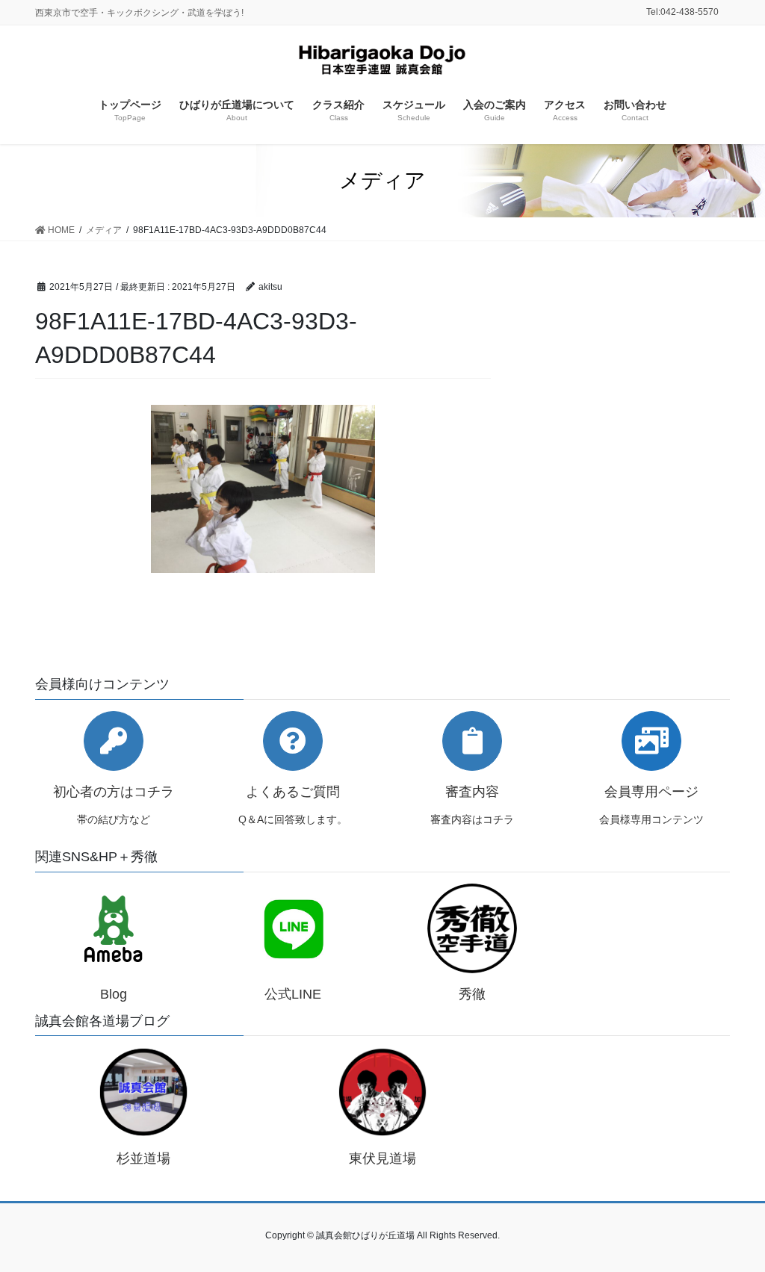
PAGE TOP (732, 1221)
